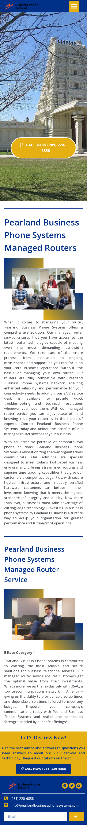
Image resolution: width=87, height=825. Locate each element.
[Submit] (76, 816)
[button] (74, 6)
